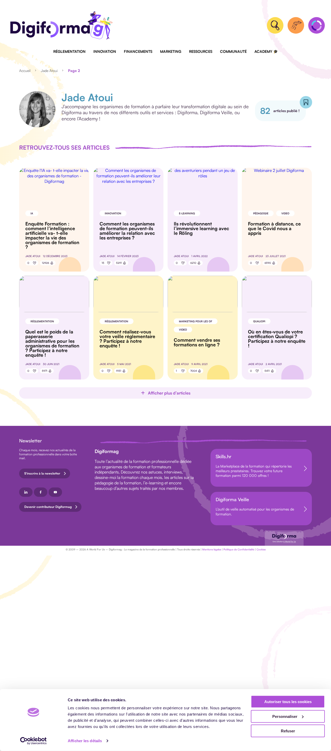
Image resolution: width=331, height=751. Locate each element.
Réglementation (69, 51)
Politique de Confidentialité (238, 549)
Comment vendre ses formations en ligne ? (197, 342)
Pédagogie (260, 213)
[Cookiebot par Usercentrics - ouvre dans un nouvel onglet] (33, 741)
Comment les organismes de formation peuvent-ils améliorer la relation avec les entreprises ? (127, 230)
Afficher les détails (85, 741)
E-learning (187, 213)
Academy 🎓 (266, 51)
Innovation (104, 51)
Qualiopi (259, 321)
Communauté (233, 51)
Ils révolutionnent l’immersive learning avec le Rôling (201, 228)
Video (285, 213)
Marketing (170, 51)
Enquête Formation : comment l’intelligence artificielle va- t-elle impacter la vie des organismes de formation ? (52, 235)
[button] (165, 393)
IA (32, 213)
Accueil (25, 70)
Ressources (200, 51)
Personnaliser (284, 716)
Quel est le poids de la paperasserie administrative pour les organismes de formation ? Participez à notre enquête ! (52, 343)
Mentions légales (211, 549)
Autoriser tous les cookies (288, 701)
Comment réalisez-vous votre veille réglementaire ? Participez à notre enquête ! (127, 338)
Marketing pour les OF (195, 321)
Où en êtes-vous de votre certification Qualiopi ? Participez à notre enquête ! (276, 338)
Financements (138, 51)
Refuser (288, 731)
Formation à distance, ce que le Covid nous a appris (274, 228)
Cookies (261, 549)
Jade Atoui (49, 70)
